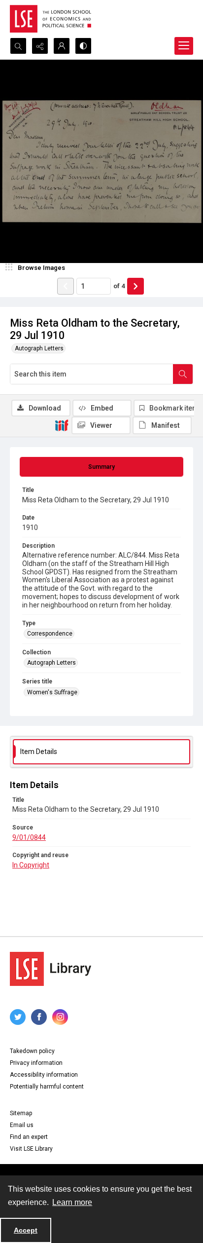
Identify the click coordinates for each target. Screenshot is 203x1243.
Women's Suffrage (52, 692)
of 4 (119, 286)
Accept (25, 1230)
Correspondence (49, 633)
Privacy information (36, 1062)
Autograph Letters (39, 348)
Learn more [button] (72, 1202)
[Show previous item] (65, 286)
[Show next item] (135, 286)
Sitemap (21, 1113)
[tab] (101, 466)
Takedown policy (32, 1051)
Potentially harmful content (47, 1086)
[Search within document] (183, 374)
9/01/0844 (29, 837)
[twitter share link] (18, 1017)
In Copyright (30, 865)
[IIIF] (61, 424)
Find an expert (29, 1136)
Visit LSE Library (31, 1148)
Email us (22, 1125)
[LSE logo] (50, 19)
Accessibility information (44, 1074)
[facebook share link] (39, 1017)
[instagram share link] (60, 1017)
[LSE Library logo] (50, 969)
